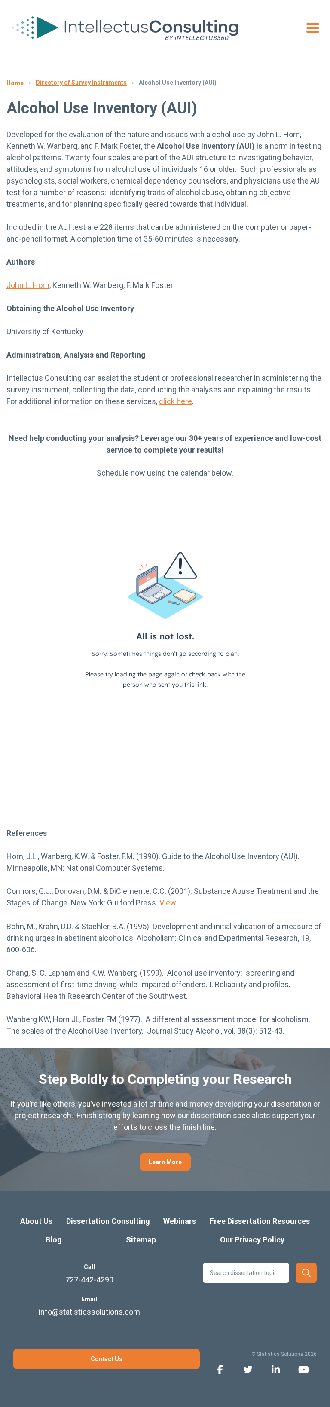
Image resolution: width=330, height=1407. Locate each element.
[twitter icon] (247, 1369)
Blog (54, 1239)
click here (175, 401)
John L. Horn (27, 285)
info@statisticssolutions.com (89, 1311)
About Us (36, 1221)
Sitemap (141, 1239)
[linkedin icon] (275, 1369)
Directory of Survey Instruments (81, 82)
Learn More (165, 1162)
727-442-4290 (89, 1279)
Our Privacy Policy (252, 1239)
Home (15, 83)
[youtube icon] (303, 1369)
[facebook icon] (219, 1369)
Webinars (179, 1221)
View (167, 902)
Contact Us (106, 1358)
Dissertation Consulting (108, 1221)
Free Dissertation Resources (260, 1221)
